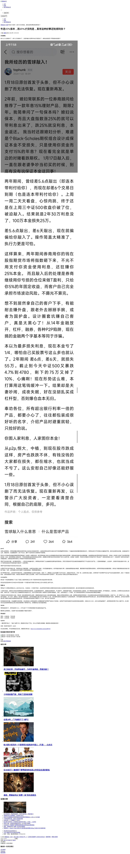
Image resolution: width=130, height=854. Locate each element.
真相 (9, 840)
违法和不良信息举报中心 (10, 831)
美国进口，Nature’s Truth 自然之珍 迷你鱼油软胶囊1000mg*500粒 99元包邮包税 (24, 828)
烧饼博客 (48, 836)
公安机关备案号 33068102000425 (36, 836)
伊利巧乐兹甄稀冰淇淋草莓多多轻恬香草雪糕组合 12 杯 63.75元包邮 (22, 817)
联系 (5, 5)
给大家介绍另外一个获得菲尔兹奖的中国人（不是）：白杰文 (28, 745)
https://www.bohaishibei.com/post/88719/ (40, 628)
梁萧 (5, 33)
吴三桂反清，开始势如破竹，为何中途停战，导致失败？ (26, 669)
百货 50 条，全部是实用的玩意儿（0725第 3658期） (17, 823)
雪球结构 (8, 641)
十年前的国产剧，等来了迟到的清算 (18, 694)
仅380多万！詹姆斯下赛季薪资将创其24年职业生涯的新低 (27, 770)
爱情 (5, 840)
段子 (11, 840)
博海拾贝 (3, 24)
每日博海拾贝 (7, 7)
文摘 (7, 24)
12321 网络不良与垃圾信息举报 (12, 832)
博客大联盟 (55, 836)
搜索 (16, 838)
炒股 (4, 641)
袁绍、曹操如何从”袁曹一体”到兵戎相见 (20, 795)
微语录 (14, 840)
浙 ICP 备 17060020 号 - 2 (20, 836)
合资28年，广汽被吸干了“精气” (16, 720)
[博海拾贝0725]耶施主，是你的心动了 (14, 815)
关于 (5, 4)
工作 (7, 840)
